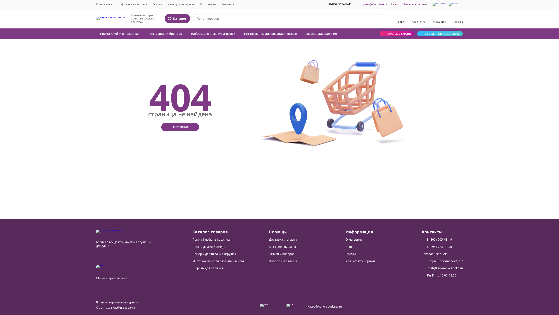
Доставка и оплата (134, 4)
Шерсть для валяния (321, 34)
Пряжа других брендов (164, 34)
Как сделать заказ (282, 247)
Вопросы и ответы (283, 261)
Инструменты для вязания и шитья (270, 34)
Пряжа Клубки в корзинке (119, 34)
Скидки (157, 4)
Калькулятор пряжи (181, 4)
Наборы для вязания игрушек (213, 34)
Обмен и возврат (282, 254)
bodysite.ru (335, 306)
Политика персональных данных (117, 302)
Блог (348, 247)
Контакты (228, 4)
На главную (180, 127)
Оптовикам (208, 4)
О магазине (353, 239)
